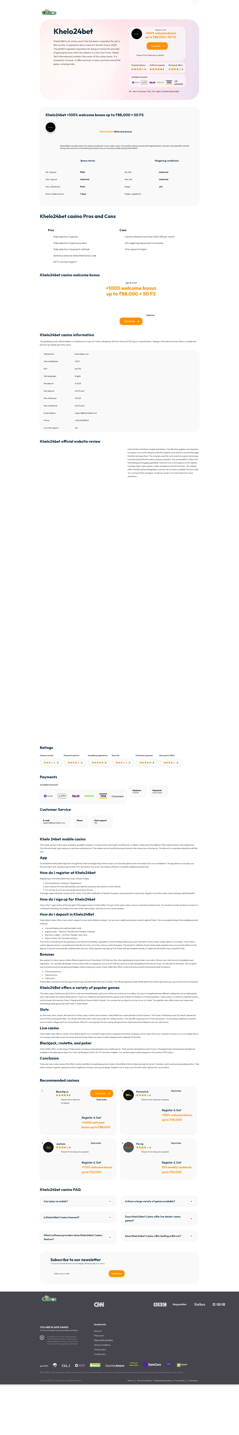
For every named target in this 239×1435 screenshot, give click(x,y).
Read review (102, 1099)
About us (98, 1331)
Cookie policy (100, 1354)
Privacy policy (100, 1349)
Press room (99, 1335)
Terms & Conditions (102, 1345)
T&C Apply (156, 91)
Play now (155, 45)
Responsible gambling (103, 1340)
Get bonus (129, 321)
